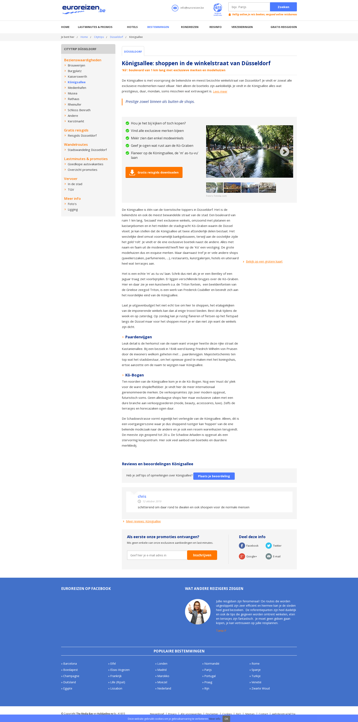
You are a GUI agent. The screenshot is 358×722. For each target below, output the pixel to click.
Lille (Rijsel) (117, 682)
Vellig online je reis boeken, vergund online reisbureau (264, 14)
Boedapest (70, 670)
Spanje (256, 670)
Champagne (71, 676)
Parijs (208, 670)
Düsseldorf (116, 37)
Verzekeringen (242, 27)
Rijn (206, 688)
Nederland (164, 688)
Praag (208, 682)
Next (284, 151)
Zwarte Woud (261, 688)
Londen (162, 663)
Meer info (214, 719)
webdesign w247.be (283, 714)
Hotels (132, 27)
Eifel (113, 663)
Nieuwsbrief (157, 714)
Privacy (172, 714)
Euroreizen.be (84, 10)
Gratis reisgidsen (284, 27)
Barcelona (70, 663)
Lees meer (220, 91)
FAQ (238, 714)
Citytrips (99, 37)
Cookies (227, 714)
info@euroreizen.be (192, 8)
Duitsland (69, 682)
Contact (263, 714)
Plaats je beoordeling (214, 476)
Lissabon (116, 688)
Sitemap (250, 714)
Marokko (163, 676)
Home (65, 27)
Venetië (256, 682)
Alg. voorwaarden (191, 714)
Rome (256, 663)
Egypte (67, 688)
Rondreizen (189, 27)
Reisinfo (215, 27)
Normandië (211, 663)
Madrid (162, 670)
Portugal (210, 676)
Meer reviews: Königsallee (143, 521)
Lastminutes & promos (95, 27)
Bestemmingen (158, 27)
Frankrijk (116, 676)
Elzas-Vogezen (120, 670)
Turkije (256, 676)
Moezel (162, 682)
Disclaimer (212, 714)
